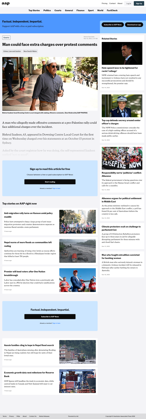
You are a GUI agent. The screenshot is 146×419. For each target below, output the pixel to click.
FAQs (18, 416)
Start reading (50, 182)
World (100, 10)
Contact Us (32, 416)
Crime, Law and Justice (12, 51)
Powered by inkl (73, 416)
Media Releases (44, 416)
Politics (47, 10)
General (69, 10)
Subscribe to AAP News (113, 24)
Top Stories (34, 10)
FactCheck (112, 10)
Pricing (104, 3)
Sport (91, 10)
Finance (80, 10)
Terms (5, 416)
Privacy (11, 416)
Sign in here (56, 188)
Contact (112, 3)
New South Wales (30, 51)
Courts (58, 10)
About (119, 3)
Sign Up (139, 3)
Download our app (134, 24)
